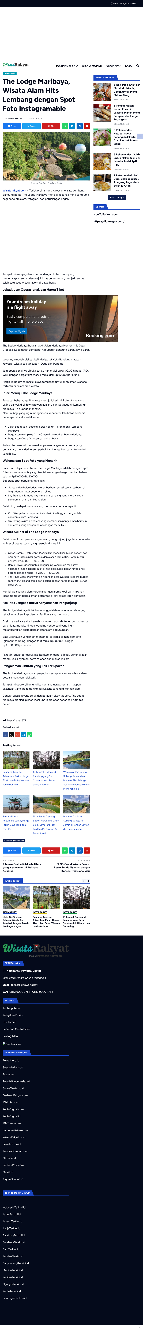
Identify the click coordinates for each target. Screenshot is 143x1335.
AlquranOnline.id (13, 1179)
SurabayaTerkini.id (14, 1242)
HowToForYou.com (105, 214)
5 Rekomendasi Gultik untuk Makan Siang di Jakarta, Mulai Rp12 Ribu (127, 159)
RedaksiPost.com (13, 1165)
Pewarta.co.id (11, 1060)
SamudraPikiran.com (15, 1130)
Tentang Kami (11, 1008)
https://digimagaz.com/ (109, 221)
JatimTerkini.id (12, 1214)
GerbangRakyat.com (15, 1095)
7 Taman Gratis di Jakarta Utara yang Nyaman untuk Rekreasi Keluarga (22, 868)
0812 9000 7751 (19, 991)
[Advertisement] (71, 33)
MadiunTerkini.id (13, 1270)
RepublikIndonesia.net (16, 1081)
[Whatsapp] (65, 126)
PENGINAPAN (113, 65)
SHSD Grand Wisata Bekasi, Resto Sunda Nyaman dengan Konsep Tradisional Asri (72, 868)
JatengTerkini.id (12, 1221)
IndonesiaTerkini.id (14, 1207)
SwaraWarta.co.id (13, 1088)
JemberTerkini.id (13, 1256)
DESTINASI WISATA (67, 65)
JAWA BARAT (9, 73)
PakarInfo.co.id (12, 1144)
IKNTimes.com (12, 1123)
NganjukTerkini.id (13, 1284)
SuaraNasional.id (13, 1067)
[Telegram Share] (23, 734)
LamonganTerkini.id (15, 1298)
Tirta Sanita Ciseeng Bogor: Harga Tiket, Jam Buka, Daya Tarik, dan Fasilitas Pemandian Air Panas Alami (46, 825)
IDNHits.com (10, 1102)
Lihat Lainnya (117, 197)
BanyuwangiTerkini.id (16, 1263)
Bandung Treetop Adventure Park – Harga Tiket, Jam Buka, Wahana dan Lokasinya (46, 922)
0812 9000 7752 (42, 991)
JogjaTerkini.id (11, 1228)
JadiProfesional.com (15, 1151)
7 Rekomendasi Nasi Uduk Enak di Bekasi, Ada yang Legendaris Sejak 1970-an (126, 180)
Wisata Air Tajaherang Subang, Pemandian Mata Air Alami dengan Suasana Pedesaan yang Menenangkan (76, 780)
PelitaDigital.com (13, 1109)
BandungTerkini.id (14, 1235)
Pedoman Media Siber (16, 1029)
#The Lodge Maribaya (14, 840)
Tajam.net (9, 1074)
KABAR (129, 65)
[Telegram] (72, 126)
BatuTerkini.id (11, 1249)
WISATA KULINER (92, 65)
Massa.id (8, 1172)
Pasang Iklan (10, 1036)
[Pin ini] (17, 734)
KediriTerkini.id (12, 1291)
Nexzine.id (9, 1158)
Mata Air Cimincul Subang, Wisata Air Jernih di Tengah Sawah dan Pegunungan (16, 922)
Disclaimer (9, 1022)
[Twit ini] (11, 734)
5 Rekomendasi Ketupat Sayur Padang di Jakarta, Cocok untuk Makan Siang (126, 137)
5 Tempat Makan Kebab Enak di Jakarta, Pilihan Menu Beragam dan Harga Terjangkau (127, 112)
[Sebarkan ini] (5, 734)
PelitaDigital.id (11, 1116)
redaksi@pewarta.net (24, 984)
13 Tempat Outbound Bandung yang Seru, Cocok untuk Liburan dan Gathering (76, 922)
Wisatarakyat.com (14, 190)
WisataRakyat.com (14, 1137)
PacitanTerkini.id (13, 1277)
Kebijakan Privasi (13, 1015)
